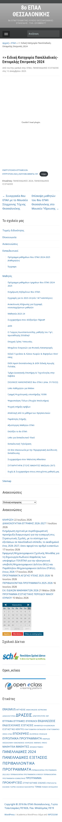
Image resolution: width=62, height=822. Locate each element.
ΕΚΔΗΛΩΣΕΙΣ (46, 721)
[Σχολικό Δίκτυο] (24, 657)
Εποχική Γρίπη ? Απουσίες (20, 341)
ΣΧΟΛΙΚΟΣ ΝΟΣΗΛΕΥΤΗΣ (25, 787)
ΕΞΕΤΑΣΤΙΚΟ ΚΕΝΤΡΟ (13, 729)
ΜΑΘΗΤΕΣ (22, 746)
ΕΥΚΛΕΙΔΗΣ (43, 734)
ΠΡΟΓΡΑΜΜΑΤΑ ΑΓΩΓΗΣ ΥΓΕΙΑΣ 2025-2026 (26, 575)
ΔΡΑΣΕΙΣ (24, 715)
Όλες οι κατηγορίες (33, 634)
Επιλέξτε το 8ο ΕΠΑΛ (17, 431)
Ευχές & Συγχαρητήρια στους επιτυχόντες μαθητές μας (33, 471)
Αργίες (7, 634)
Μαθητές (7, 276)
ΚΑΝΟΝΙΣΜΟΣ (19, 743)
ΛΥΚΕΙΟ (44, 743)
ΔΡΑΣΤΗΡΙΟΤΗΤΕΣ (39, 716)
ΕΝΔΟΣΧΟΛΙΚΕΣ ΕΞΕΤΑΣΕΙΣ (17, 725)
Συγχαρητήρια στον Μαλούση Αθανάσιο (27, 459)
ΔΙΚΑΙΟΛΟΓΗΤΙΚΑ (8, 716)
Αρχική (5, 43)
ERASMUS (9, 709)
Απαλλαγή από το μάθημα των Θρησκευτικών (29, 413)
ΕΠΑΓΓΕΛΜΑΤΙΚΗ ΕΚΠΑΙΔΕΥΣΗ (35, 729)
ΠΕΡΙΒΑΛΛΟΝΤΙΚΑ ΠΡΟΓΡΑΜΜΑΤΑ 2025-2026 (27, 583)
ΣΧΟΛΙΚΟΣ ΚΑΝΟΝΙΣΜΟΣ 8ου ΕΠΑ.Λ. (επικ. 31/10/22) (33, 382)
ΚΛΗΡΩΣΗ (8, 519)
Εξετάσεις (17, 634)
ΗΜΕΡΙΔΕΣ (46, 739)
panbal (18, 67)
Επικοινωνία (9, 237)
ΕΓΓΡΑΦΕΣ (19, 721)
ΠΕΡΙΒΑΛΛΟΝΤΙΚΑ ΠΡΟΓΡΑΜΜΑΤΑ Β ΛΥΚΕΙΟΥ (26, 774)
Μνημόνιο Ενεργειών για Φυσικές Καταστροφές (30, 347)
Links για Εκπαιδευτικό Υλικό (21, 437)
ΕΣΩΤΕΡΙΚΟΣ (34, 734)
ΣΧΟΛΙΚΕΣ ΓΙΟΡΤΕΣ (9, 787)
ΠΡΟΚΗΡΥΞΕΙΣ (12, 782)
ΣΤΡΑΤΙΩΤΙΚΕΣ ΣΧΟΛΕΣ (34, 782)
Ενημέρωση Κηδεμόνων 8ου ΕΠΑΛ (24, 291)
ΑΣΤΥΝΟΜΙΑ (42, 710)
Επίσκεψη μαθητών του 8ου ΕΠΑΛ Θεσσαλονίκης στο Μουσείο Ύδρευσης (45, 202)
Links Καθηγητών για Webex (21, 388)
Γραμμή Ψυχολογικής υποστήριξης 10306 (27, 394)
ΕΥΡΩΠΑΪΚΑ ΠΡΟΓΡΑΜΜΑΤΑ (22, 738)
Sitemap (6, 481)
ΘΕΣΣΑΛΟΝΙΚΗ (7, 743)
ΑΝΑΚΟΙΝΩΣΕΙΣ (31, 710)
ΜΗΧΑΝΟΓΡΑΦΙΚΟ (36, 747)
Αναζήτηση (56, 34)
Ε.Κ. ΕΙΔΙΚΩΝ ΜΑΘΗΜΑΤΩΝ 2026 (20, 590)
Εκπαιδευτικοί (10, 250)
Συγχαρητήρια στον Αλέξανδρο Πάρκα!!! (26, 319)
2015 (7, 628)
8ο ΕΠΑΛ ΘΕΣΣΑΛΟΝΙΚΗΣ (31, 11)
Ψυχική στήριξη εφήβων (19, 406)
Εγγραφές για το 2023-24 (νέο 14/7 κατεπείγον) (30, 298)
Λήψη (43, 174)
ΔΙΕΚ (10, 325)
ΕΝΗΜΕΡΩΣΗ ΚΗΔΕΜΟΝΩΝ (44, 726)
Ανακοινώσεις (10, 244)
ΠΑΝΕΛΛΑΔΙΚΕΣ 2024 (23, 180)
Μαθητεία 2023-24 (16, 313)
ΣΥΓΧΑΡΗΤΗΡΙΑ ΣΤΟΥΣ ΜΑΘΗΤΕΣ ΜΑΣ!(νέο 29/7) (31, 465)
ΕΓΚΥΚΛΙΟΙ (31, 721)
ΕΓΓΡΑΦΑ (7, 721)
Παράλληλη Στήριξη (17, 419)
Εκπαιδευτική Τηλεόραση (19, 443)
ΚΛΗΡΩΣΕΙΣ (29, 743)
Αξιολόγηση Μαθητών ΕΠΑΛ (21, 425)
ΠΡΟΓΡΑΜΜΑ (34, 778)
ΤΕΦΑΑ (38, 786)
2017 (27, 628)
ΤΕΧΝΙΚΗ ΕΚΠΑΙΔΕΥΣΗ (50, 787)
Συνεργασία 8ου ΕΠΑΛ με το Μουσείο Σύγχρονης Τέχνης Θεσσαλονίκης (15, 202)
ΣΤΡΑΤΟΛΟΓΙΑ (51, 783)
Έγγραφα (12, 266)
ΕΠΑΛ (13, 43)
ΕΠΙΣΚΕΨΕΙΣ (21, 733)
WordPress (9, 814)
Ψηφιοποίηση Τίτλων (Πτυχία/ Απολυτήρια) (28, 400)
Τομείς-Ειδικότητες (13, 230)
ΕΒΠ (47, 716)
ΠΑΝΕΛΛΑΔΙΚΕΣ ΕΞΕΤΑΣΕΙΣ (46, 67)
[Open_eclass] (24, 685)
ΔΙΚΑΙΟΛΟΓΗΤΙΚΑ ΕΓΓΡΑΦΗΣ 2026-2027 (24, 523)
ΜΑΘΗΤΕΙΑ (8, 746)
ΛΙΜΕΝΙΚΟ (37, 743)
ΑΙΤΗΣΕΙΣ (21, 709)
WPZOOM (53, 814)
